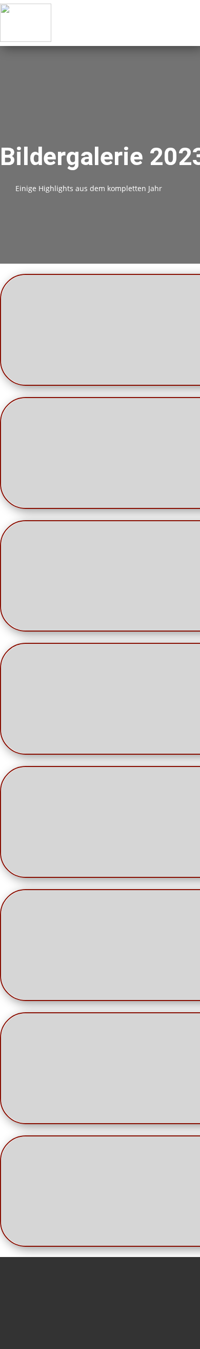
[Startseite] (25, 23)
